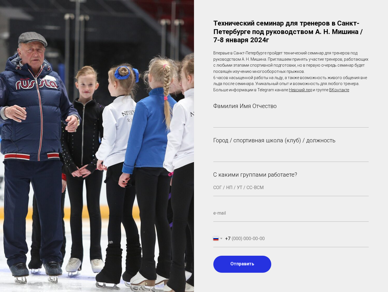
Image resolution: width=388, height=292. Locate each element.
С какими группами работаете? (255, 174)
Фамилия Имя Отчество (245, 106)
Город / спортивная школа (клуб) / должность (274, 140)
